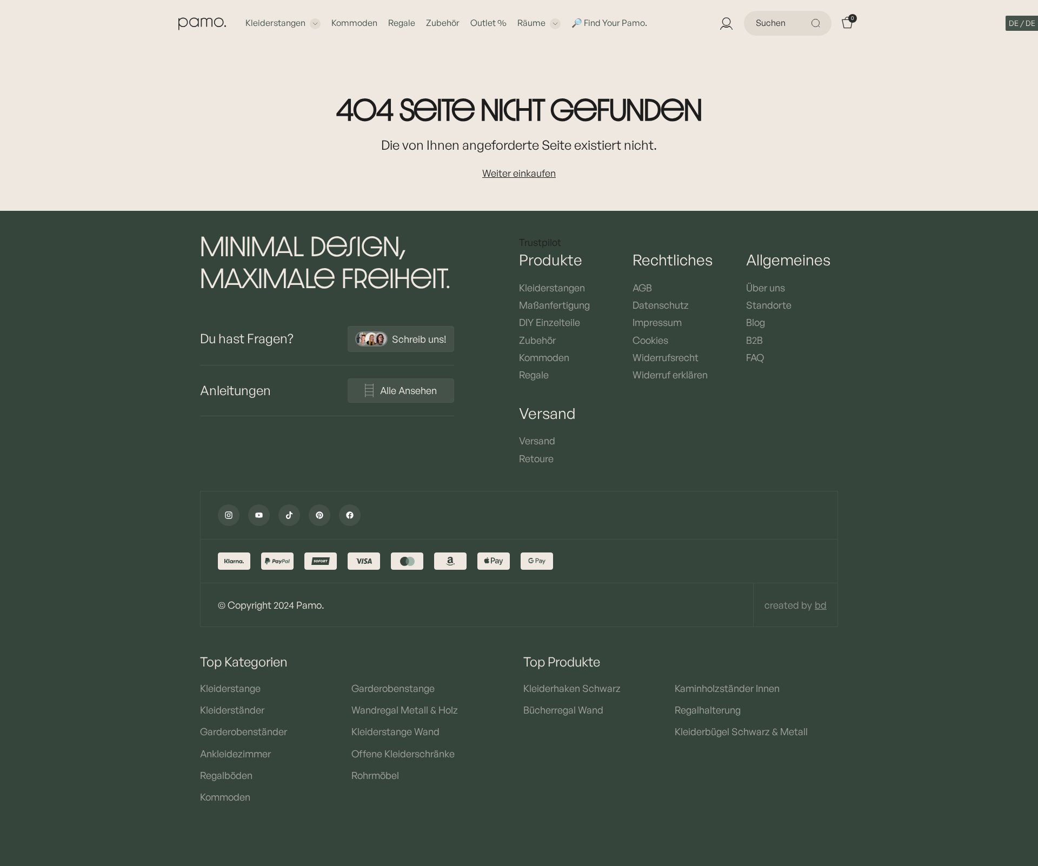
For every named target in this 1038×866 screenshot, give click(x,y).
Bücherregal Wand (563, 710)
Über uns (765, 288)
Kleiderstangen (275, 22)
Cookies (650, 340)
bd (821, 605)
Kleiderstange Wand (395, 731)
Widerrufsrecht (665, 357)
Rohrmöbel (375, 775)
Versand (537, 441)
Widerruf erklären (670, 375)
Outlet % (488, 22)
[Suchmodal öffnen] (817, 23)
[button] (1022, 23)
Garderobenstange (393, 688)
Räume (531, 22)
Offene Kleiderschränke (403, 754)
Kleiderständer (232, 710)
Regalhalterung (708, 710)
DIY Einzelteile (549, 322)
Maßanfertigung (554, 305)
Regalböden (226, 775)
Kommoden (354, 22)
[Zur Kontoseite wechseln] (725, 23)
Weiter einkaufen (519, 173)
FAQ (755, 357)
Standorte (768, 305)
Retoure (536, 458)
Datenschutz (661, 305)
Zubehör (443, 22)
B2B (754, 340)
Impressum (657, 322)
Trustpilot (540, 242)
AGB (642, 288)
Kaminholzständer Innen (727, 688)
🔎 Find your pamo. (609, 22)
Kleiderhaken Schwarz (572, 688)
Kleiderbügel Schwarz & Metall (741, 731)
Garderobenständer (243, 731)
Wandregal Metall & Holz (404, 710)
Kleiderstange (230, 688)
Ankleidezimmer (235, 754)
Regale (401, 22)
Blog (755, 322)
